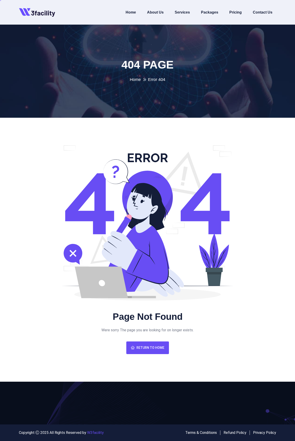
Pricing (235, 12)
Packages (209, 12)
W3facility (95, 432)
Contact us (262, 12)
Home (131, 12)
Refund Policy (235, 432)
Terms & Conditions (201, 432)
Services (182, 12)
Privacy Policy (264, 432)
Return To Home (150, 347)
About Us (155, 12)
